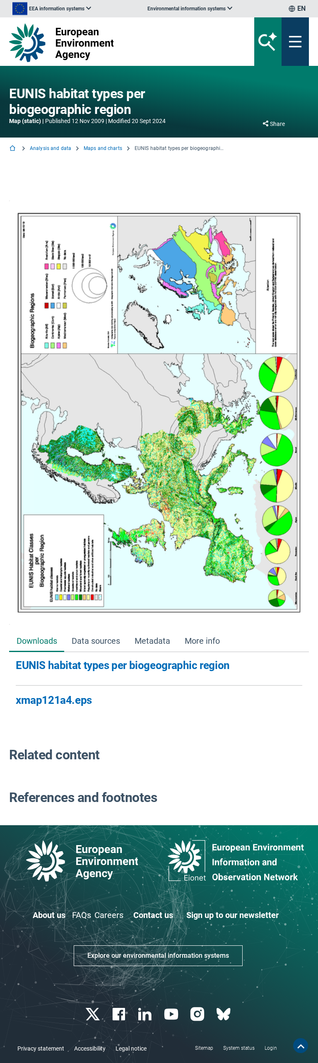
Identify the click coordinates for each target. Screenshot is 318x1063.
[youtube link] (172, 1014)
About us (49, 915)
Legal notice (131, 1048)
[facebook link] (119, 1014)
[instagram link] (198, 1014)
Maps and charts (103, 148)
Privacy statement (40, 1048)
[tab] (36, 641)
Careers (108, 915)
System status (239, 1048)
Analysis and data (50, 148)
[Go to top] (300, 1045)
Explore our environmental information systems (158, 955)
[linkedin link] (146, 1014)
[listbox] (51, 8)
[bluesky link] (224, 1014)
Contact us (153, 915)
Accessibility (90, 1048)
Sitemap (204, 1048)
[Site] (107, 42)
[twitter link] (93, 1014)
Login (271, 1048)
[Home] (13, 149)
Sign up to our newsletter (232, 915)
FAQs (81, 915)
